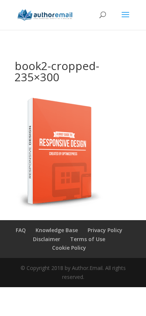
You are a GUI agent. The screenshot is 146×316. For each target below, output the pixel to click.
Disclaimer (46, 239)
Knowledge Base (57, 230)
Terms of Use (87, 239)
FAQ (21, 230)
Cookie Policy (69, 247)
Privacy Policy (105, 230)
